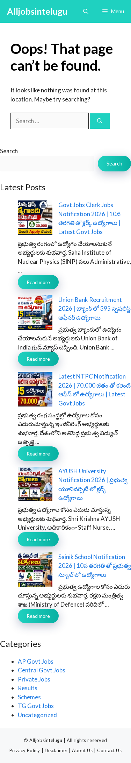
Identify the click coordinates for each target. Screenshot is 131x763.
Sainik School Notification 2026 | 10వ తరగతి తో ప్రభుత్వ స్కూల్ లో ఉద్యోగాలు (94, 565)
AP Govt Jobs (35, 661)
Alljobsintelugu (37, 11)
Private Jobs (34, 679)
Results (27, 688)
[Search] (100, 121)
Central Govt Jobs (41, 670)
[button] (85, 11)
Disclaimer (56, 750)
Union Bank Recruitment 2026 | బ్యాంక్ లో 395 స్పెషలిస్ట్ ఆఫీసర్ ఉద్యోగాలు (94, 308)
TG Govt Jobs (36, 705)
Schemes (29, 697)
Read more (38, 282)
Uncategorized (37, 715)
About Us (82, 750)
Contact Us (109, 750)
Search (9, 151)
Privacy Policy (24, 750)
